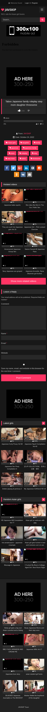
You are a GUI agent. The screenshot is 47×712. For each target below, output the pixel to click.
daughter (25, 143)
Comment (5, 304)
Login (27, 3)
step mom (11, 158)
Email (4, 343)
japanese (15, 148)
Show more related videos (23, 281)
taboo (24, 158)
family (38, 143)
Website (4, 353)
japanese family (30, 148)
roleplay (24, 153)
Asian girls (12, 143)
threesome (36, 158)
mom (12, 153)
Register (35, 3)
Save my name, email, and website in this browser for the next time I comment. (22, 369)
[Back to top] (39, 705)
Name (4, 334)
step (35, 153)
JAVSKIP (10, 10)
